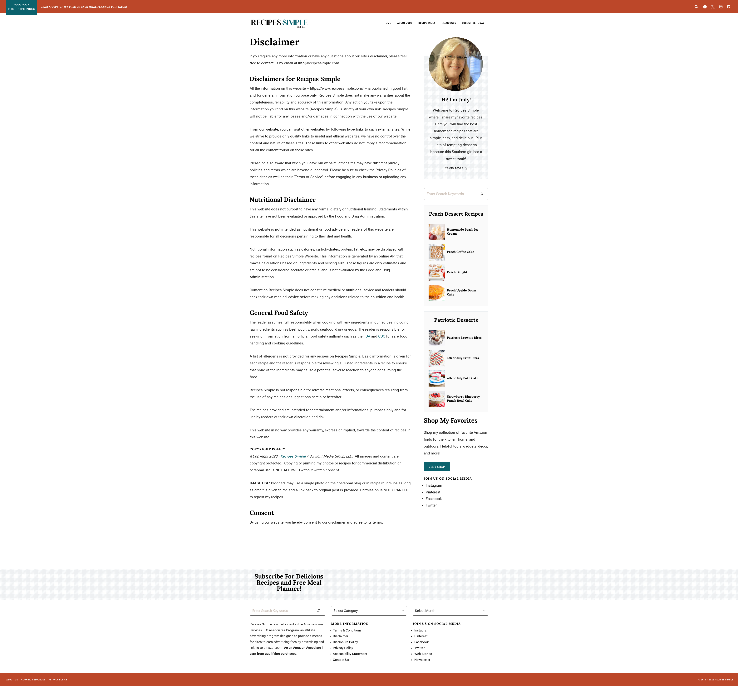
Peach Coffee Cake (460, 252)
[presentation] (437, 232)
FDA (366, 336)
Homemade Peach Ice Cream (463, 231)
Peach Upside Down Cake (461, 292)
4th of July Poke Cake (463, 378)
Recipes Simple (293, 456)
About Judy (404, 22)
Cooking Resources (33, 679)
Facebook (434, 499)
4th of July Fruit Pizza (463, 358)
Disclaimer (340, 636)
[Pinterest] (728, 6)
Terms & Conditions (347, 630)
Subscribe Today (473, 22)
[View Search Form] (696, 6)
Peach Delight (457, 272)
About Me (12, 679)
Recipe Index (426, 22)
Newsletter (422, 660)
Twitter (431, 505)
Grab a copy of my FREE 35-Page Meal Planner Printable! (84, 6)
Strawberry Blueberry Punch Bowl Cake (463, 398)
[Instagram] (720, 6)
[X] (712, 6)
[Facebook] (704, 6)
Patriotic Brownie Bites (464, 337)
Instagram (434, 485)
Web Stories (423, 654)
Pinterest (433, 492)
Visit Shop (437, 466)
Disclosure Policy (345, 642)
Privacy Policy (343, 648)
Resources (449, 22)
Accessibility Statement (350, 654)
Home (387, 22)
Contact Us (341, 660)
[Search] (481, 194)
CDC (381, 336)
